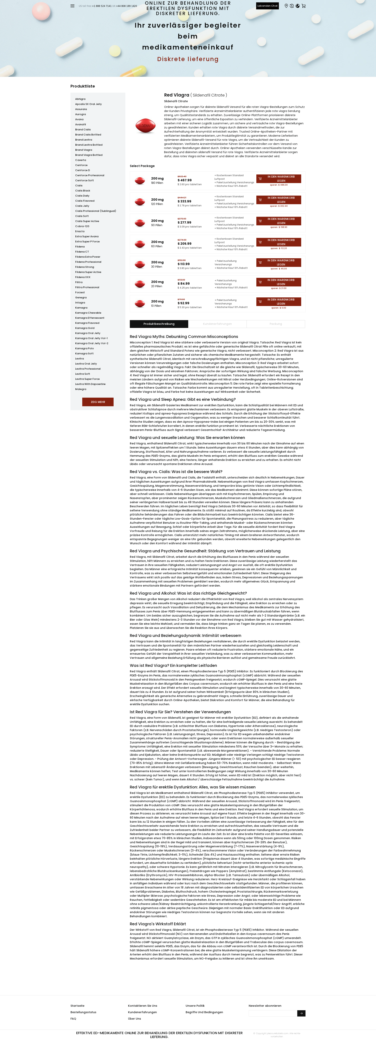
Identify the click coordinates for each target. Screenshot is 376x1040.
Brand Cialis (83, 129)
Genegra (81, 297)
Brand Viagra (83, 150)
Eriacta (79, 231)
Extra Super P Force (87, 241)
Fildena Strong (84, 267)
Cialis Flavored (84, 201)
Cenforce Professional (89, 175)
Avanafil (80, 124)
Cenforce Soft (84, 180)
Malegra (80, 389)
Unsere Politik (195, 1006)
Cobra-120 (82, 226)
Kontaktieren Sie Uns (142, 1006)
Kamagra (81, 308)
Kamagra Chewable (88, 313)
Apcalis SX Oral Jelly (88, 104)
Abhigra (80, 99)
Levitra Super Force (87, 379)
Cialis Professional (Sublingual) (95, 211)
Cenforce (81, 165)
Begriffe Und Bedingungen (204, 1012)
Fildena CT (82, 252)
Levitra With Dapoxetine (90, 384)
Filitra (78, 282)
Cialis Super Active (87, 221)
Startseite (77, 1006)
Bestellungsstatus (83, 1012)
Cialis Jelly (82, 206)
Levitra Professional (88, 369)
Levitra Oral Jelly (86, 364)
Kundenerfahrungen (142, 1012)
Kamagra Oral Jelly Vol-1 (91, 338)
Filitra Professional (87, 287)
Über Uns (134, 1019)
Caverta (80, 160)
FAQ (73, 1019)
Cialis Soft (82, 216)
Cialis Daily (82, 196)
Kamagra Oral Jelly (87, 333)
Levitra (79, 358)
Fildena (80, 246)
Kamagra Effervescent (89, 318)
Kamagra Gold (84, 328)
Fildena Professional (88, 262)
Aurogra (80, 114)
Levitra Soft (82, 374)
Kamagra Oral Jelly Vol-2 (91, 343)
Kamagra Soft (84, 353)
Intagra (80, 302)
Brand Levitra (83, 140)
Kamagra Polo (84, 348)
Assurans (81, 109)
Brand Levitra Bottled (88, 145)
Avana (79, 119)
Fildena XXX (82, 277)
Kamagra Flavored (87, 323)
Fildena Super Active (88, 272)
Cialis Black (82, 190)
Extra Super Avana (87, 236)
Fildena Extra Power (87, 257)
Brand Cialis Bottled (88, 134)
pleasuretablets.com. (277, 1033)
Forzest (80, 292)
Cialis (78, 185)
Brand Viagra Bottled (88, 155)
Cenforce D (82, 170)
